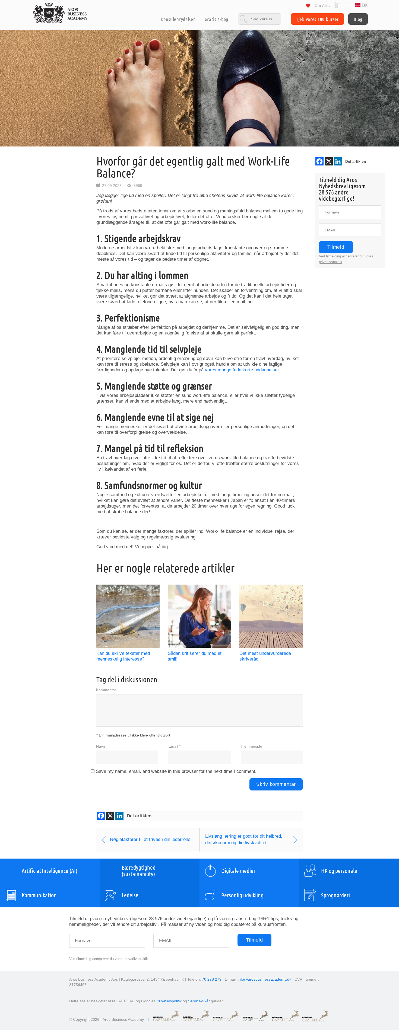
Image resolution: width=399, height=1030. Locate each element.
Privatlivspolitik (169, 1001)
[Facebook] (347, 4)
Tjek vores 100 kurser (317, 19)
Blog (358, 19)
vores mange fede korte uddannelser (242, 369)
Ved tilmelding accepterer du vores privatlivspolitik (108, 959)
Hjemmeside (251, 746)
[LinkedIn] (337, 4)
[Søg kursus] (259, 18)
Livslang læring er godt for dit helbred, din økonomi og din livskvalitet (243, 839)
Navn (100, 746)
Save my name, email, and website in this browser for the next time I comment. (176, 771)
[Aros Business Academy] (60, 13)
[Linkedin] (338, 161)
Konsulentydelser (178, 19)
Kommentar (106, 690)
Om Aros (322, 5)
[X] (329, 161)
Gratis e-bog (216, 19)
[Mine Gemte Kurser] (308, 6)
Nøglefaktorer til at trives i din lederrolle (150, 839)
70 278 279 (211, 979)
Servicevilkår (199, 1001)
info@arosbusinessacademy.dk (264, 979)
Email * (174, 746)
